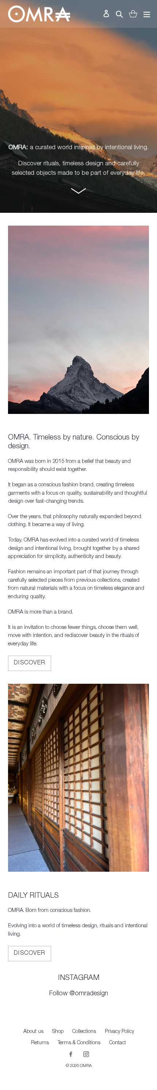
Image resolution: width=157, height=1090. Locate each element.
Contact (117, 1043)
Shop (58, 1031)
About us (33, 1031)
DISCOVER (29, 663)
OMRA (86, 1066)
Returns (40, 1043)
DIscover (29, 954)
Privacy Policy (119, 1031)
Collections (84, 1031)
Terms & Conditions (79, 1043)
